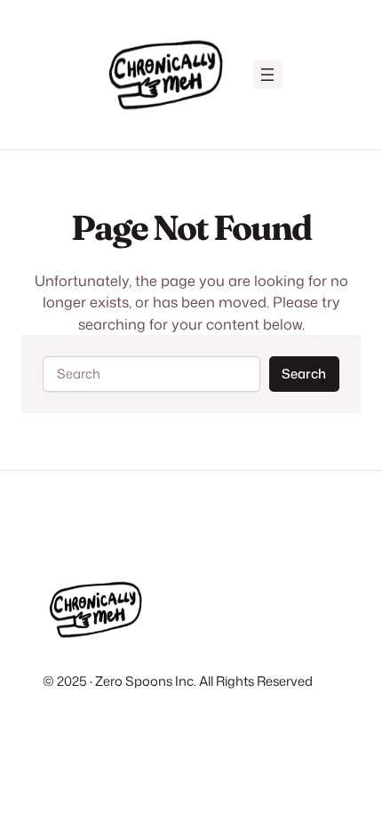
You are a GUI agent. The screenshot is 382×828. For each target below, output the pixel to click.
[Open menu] (267, 74)
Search (304, 373)
